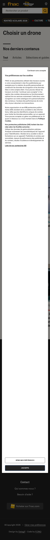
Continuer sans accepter (36, 70)
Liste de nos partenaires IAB (15, 146)
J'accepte (25, 468)
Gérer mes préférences (25, 460)
